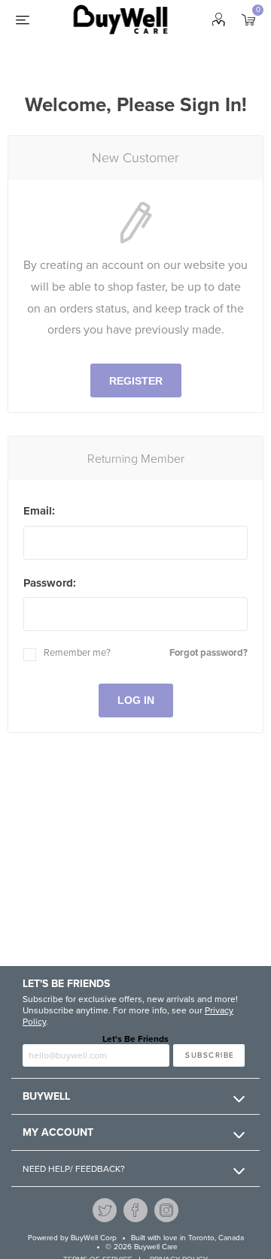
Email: (39, 511)
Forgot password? (208, 653)
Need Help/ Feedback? (74, 1169)
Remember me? (77, 653)
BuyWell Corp (94, 1237)
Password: (49, 583)
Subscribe (210, 1055)
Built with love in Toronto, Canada (187, 1237)
